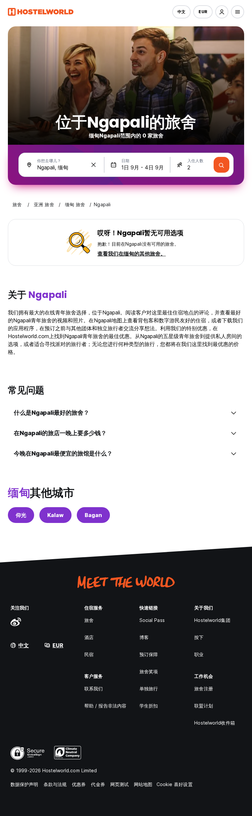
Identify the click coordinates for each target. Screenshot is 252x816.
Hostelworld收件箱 (214, 723)
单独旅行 (148, 688)
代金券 (98, 784)
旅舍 (89, 620)
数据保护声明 (24, 784)
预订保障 (148, 654)
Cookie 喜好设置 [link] (175, 784)
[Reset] (93, 165)
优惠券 (79, 784)
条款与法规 (55, 784)
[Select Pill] (221, 11)
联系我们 (93, 688)
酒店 (89, 637)
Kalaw (55, 515)
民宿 (89, 654)
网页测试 (119, 784)
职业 (198, 654)
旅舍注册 (203, 688)
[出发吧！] (221, 165)
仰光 (21, 515)
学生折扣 (148, 705)
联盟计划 (203, 705)
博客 (144, 637)
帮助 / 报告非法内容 (105, 705)
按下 (198, 637)
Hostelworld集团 (212, 620)
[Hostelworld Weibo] (15, 621)
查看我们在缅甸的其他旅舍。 (131, 253)
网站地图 (143, 784)
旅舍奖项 (148, 671)
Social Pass (152, 620)
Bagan (93, 515)
